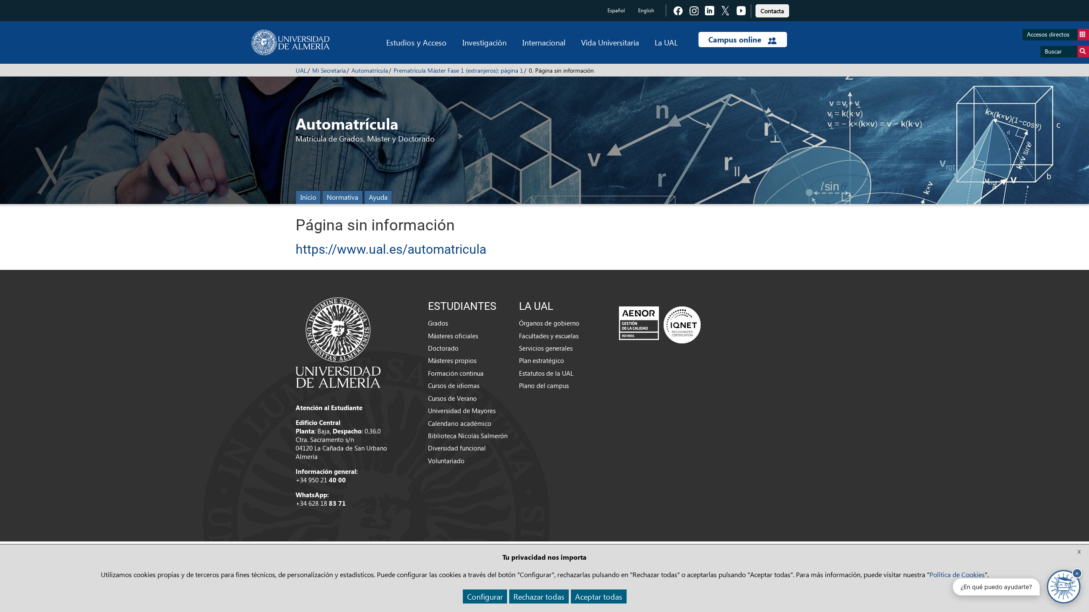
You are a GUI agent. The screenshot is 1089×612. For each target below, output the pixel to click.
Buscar (1053, 51)
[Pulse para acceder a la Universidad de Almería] (338, 341)
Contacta (772, 11)
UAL (301, 70)
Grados (438, 323)
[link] (772, 9)
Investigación (484, 42)
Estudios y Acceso (416, 42)
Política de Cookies (957, 574)
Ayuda (378, 197)
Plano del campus (544, 385)
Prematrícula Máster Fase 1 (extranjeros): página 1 (458, 70)
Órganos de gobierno (549, 323)
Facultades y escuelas (549, 336)
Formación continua (456, 373)
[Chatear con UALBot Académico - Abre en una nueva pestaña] (1063, 587)
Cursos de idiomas (453, 385)
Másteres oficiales (453, 336)
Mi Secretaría (329, 70)
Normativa (342, 197)
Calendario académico (459, 423)
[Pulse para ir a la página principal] (290, 42)
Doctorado (443, 348)
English (646, 10)
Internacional (543, 42)
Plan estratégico (541, 360)
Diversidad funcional (457, 448)
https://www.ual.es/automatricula (391, 249)
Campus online (736, 39)
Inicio (308, 197)
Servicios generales (546, 348)
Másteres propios (452, 360)
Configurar (485, 596)
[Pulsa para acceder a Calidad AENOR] (660, 324)
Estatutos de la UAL (546, 373)
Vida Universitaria (610, 42)
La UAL (666, 42)
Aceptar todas (598, 596)
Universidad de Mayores (462, 410)
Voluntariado (446, 460)
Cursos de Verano (452, 398)
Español (616, 10)
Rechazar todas (538, 596)
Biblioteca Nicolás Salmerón (467, 435)
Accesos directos (1048, 34)
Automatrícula (369, 70)
